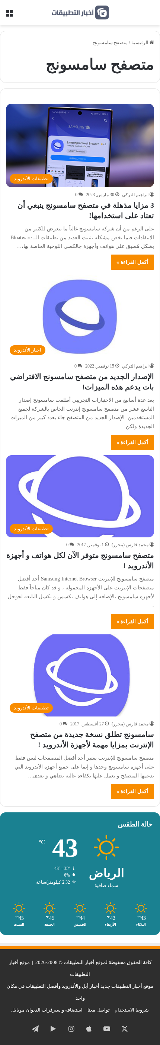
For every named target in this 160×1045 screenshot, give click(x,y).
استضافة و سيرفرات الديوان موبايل (47, 1010)
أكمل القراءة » (132, 262)
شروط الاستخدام (132, 1010)
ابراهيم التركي (135, 194)
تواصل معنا (98, 1010)
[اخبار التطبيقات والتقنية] (80, 12)
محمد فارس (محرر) (130, 544)
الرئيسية (140, 42)
